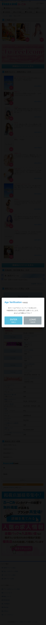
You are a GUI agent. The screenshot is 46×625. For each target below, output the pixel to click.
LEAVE (32, 320)
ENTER (13, 320)
